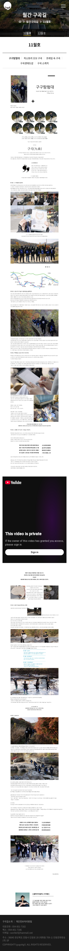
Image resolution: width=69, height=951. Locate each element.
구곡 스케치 (43, 63)
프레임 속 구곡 (53, 58)
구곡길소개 (8, 921)
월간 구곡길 (32, 22)
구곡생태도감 (26, 63)
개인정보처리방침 (24, 921)
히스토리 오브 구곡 (33, 58)
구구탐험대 (14, 58)
